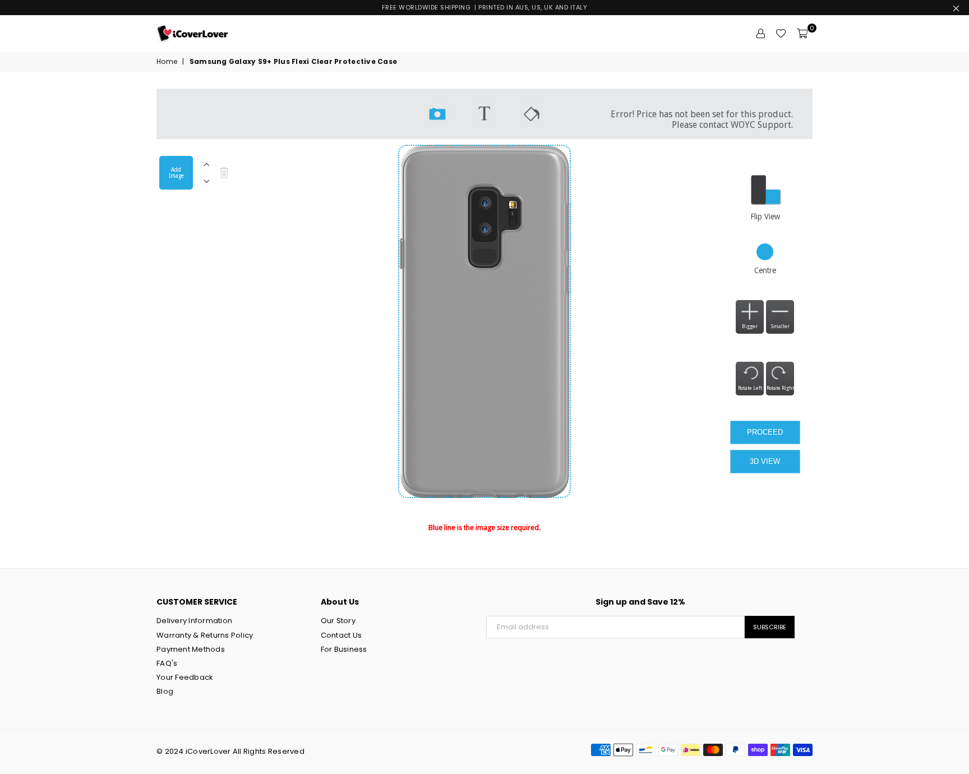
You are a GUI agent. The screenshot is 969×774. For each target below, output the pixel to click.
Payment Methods (190, 649)
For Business (344, 649)
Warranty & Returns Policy (204, 635)
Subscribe (769, 627)
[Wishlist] (780, 33)
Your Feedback (184, 677)
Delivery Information (194, 620)
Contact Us (341, 635)
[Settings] (760, 33)
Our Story (338, 620)
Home (166, 61)
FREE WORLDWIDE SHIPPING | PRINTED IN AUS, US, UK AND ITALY (485, 7)
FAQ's (166, 663)
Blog (164, 691)
